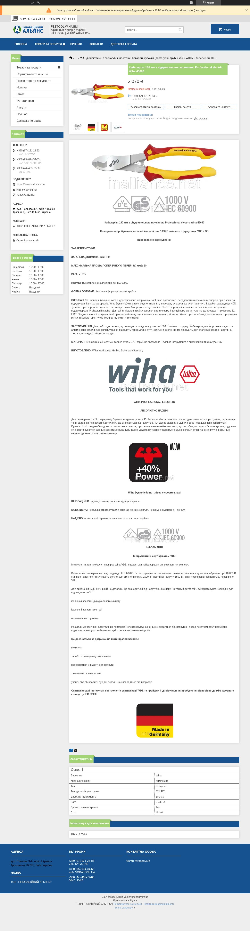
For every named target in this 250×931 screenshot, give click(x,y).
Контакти (96, 44)
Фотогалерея (25, 100)
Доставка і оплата (124, 44)
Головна (21, 44)
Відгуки (21, 107)
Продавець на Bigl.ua (125, 900)
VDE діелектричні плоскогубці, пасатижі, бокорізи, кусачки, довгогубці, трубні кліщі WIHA (136, 57)
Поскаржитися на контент (127, 904)
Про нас (76, 44)
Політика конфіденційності (159, 904)
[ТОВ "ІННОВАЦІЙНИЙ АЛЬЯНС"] (28, 30)
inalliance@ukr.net (26, 189)
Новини (22, 87)
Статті (21, 94)
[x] (75, 751)
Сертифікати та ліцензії (32, 74)
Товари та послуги (48, 44)
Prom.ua (143, 897)
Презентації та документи (34, 80)
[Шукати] (180, 29)
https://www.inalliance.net (31, 184)
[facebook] (71, 751)
